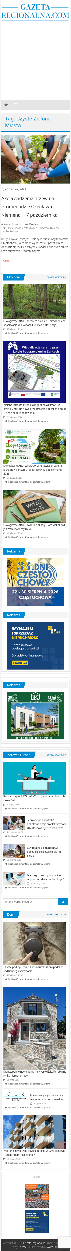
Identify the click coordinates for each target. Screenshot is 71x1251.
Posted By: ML (11, 224)
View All (56, 277)
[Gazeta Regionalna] (6, 105)
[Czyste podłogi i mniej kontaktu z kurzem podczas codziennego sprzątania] (34, 943)
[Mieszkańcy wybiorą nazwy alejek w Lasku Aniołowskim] (15, 1096)
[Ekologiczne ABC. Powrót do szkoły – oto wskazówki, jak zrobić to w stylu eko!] (34, 506)
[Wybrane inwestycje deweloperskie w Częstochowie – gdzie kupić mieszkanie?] (34, 1131)
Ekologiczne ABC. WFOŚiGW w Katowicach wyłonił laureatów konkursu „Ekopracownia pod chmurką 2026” (32, 469)
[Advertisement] (35, 59)
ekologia (33, 228)
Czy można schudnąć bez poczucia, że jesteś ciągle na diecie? (44, 851)
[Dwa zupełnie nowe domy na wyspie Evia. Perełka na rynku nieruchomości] (34, 1028)
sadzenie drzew (10, 231)
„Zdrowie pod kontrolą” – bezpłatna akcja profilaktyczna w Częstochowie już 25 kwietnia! (46, 824)
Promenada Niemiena (48, 228)
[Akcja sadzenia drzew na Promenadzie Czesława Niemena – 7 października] (35, 159)
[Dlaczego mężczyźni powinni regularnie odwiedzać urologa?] (14, 878)
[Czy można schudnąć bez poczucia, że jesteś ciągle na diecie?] (14, 850)
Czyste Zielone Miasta (17, 228)
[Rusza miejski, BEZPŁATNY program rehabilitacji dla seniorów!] (34, 778)
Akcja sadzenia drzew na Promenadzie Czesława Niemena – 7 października (29, 207)
